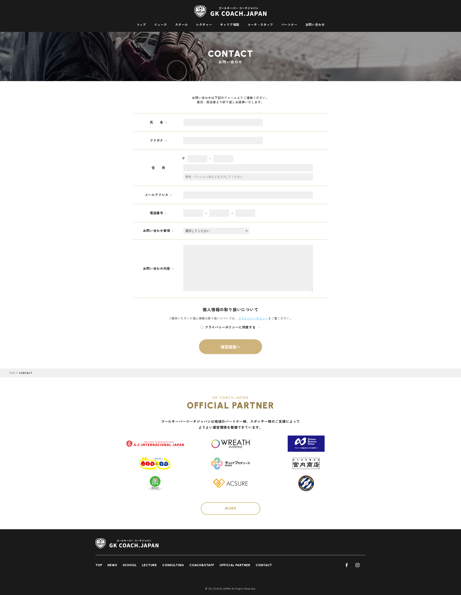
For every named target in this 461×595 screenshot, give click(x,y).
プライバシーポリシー (253, 318)
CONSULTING (173, 565)
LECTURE (149, 565)
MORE (230, 508)
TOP (11, 373)
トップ (141, 24)
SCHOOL (130, 565)
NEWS (112, 565)
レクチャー (204, 24)
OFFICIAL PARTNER (235, 565)
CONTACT (264, 565)
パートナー (289, 24)
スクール (181, 24)
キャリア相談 (229, 24)
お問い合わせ (315, 24)
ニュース (160, 24)
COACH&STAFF (201, 565)
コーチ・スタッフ (260, 24)
